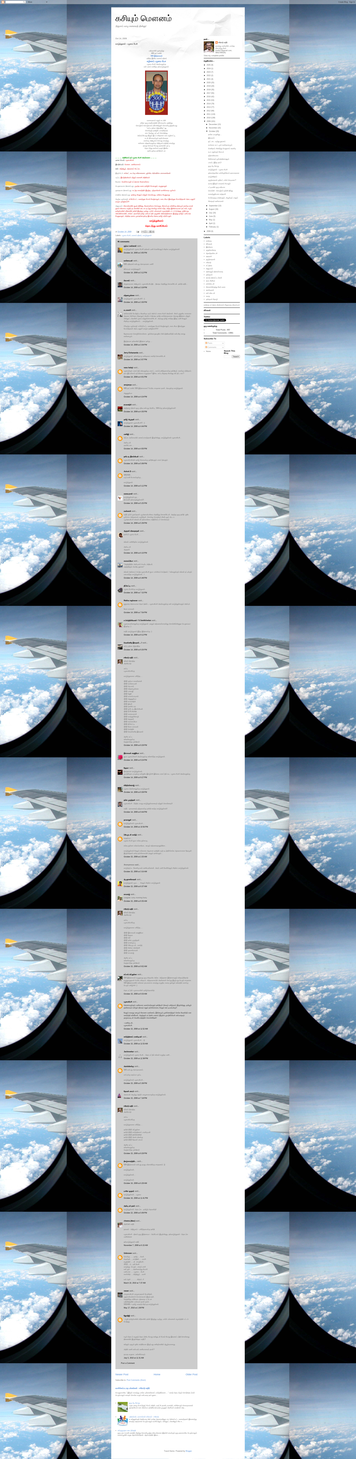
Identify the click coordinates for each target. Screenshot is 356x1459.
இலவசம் (211, 138)
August (212, 209)
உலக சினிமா (210, 281)
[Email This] (142, 231)
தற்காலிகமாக (213, 156)
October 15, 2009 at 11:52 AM (136, 1029)
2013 (209, 107)
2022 (209, 75)
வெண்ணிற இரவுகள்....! (133, 643)
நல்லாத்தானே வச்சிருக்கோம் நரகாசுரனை (223, 173)
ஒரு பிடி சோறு (134, 1403)
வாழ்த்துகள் (147, 235)
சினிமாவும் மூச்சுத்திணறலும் (218, 159)
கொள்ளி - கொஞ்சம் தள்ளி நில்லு (220, 191)
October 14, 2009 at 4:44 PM (135, 426)
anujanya (128, 385)
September (213, 206)
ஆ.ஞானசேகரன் (130, 879)
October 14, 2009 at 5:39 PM (135, 523)
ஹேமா (126, 768)
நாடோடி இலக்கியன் (131, 457)
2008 (209, 231)
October (212, 131)
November (213, 128)
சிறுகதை (228, 305)
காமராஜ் (127, 894)
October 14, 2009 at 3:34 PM (135, 345)
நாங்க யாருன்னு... (215, 134)
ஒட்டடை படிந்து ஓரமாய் (217, 141)
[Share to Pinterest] (153, 231)
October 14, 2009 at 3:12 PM (135, 273)
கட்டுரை (209, 265)
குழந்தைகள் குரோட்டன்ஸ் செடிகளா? (222, 180)
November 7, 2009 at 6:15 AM (136, 1245)
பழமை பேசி (126, 235)
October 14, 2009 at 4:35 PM (135, 412)
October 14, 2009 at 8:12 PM (135, 635)
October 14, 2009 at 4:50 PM (135, 449)
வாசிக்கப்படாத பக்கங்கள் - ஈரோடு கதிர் (132, 1388)
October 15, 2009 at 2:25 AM (135, 857)
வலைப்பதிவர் (137, 235)
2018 (209, 90)
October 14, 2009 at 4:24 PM (135, 397)
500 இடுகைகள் (156, 56)
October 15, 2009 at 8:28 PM (135, 1153)
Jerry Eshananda (131, 353)
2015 (209, 100)
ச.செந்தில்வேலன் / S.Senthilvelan (137, 620)
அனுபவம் (209, 269)
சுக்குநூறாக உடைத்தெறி (127, 1430)
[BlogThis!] (145, 231)
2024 (209, 68)
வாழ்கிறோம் (212, 177)
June (211, 216)
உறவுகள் (209, 256)
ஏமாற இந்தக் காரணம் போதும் (219, 184)
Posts (209, 343)
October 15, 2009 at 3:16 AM (135, 871)
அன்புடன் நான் (129, 1206)
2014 (209, 104)
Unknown (128, 1253)
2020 (209, 82)
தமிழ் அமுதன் (129, 419)
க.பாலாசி (127, 310)
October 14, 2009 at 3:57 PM (135, 359)
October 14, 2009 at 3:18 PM (135, 287)
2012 (209, 111)
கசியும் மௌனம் (143, 18)
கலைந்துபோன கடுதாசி (217, 194)
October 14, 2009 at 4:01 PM (135, 377)
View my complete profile (214, 56)
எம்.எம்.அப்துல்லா (130, 974)
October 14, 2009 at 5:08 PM (135, 463)
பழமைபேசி (128, 1002)
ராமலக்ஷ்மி (127, 405)
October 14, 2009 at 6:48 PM (135, 578)
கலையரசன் (128, 494)
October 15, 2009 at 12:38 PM (136, 1058)
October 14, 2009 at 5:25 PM (135, 503)
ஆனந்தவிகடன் (211, 253)
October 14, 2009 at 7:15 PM (135, 593)
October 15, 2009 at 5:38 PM (135, 1083)
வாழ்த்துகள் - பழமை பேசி (218, 170)
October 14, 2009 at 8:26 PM (135, 650)
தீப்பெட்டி (127, 586)
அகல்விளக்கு (129, 1066)
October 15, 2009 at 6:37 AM (135, 886)
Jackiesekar (129, 1052)
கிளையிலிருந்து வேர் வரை (215, 287)
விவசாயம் (236, 305)
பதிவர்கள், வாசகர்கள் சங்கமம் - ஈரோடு (144, 1417)
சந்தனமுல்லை (129, 295)
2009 (209, 121)
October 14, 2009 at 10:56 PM (136, 827)
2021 (209, 79)
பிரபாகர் (127, 280)
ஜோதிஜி (127, 1316)
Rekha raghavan (131, 600)
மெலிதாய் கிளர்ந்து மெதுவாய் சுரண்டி (222, 148)
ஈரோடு (208, 262)
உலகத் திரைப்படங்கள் (214, 278)
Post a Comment (128, 1363)
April (211, 223)
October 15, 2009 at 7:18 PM (135, 1098)
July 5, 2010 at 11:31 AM (134, 1358)
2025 (209, 65)
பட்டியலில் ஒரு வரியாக (216, 187)
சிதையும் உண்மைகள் (215, 201)
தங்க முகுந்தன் (129, 800)
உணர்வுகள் (210, 290)
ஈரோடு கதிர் (128, 658)
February (213, 227)
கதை (208, 296)
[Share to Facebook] (150, 231)
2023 (209, 72)
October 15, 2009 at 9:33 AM (135, 994)
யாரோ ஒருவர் (129, 1191)
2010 (209, 118)
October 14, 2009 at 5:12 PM (135, 486)
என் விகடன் (210, 293)
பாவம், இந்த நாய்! (215, 162)
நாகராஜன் (127, 820)
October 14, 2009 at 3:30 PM (135, 302)
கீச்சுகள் (209, 244)
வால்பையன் (128, 261)
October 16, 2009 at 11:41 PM (136, 1198)
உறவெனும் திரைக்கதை (214, 272)
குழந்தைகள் (210, 259)
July (211, 213)
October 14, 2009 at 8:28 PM (135, 745)
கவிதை (209, 241)
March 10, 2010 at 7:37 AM (135, 1283)
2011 (209, 114)
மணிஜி (126, 434)
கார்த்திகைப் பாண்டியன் (133, 1037)
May (211, 220)
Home (157, 1374)
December (213, 124)
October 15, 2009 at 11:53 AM (136, 1044)
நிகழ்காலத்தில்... (130, 1161)
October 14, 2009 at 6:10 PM (135, 553)
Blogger (189, 1451)
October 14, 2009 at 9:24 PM (135, 760)
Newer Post (121, 1374)
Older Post (191, 1374)
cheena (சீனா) (129, 1221)
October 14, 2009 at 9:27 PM (135, 777)
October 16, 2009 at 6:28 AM (135, 1183)
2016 (209, 97)
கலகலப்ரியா (128, 561)
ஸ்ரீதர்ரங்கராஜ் (129, 785)
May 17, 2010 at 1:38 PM (134, 1308)
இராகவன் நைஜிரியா (131, 753)
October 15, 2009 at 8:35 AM (135, 901)
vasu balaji (128, 368)
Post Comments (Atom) (136, 1380)
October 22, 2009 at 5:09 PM (135, 1213)
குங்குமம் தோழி (212, 299)
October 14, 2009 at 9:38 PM (135, 792)
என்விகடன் (210, 284)
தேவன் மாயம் (129, 1091)
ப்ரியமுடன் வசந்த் (130, 835)
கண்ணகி (127, 511)
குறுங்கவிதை (211, 250)
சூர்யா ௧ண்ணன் (130, 246)
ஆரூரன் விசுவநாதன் (131, 531)
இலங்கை (209, 247)
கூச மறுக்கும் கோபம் (216, 152)
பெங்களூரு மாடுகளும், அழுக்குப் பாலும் (223, 198)
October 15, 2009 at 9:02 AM (135, 966)
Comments (211, 347)
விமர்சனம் (220, 305)
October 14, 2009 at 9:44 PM (135, 812)
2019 (209, 86)
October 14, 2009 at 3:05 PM (135, 253)
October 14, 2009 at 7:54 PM (135, 612)
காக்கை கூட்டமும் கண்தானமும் (220, 145)
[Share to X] (148, 231)
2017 (209, 93)
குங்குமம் (209, 275)
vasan (126, 1291)
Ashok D (127, 471)
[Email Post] (138, 232)
